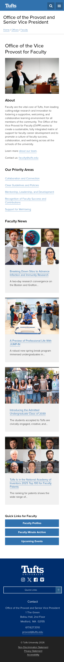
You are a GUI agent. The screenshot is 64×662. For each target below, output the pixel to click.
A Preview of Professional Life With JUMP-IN (30, 342)
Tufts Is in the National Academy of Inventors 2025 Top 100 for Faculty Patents (30, 483)
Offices (15, 29)
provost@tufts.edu (32, 632)
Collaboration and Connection (22, 178)
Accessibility (33, 655)
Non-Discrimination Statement (33, 647)
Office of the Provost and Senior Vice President (29, 20)
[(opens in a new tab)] (32, 246)
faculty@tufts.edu (28, 158)
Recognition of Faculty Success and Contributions (25, 200)
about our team (28, 151)
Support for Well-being (18, 209)
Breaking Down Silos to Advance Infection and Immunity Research (29, 273)
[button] (32, 590)
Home (6, 29)
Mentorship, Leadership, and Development (29, 192)
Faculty (24, 29)
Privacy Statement (33, 651)
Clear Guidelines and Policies (22, 185)
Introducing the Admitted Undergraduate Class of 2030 (28, 412)
